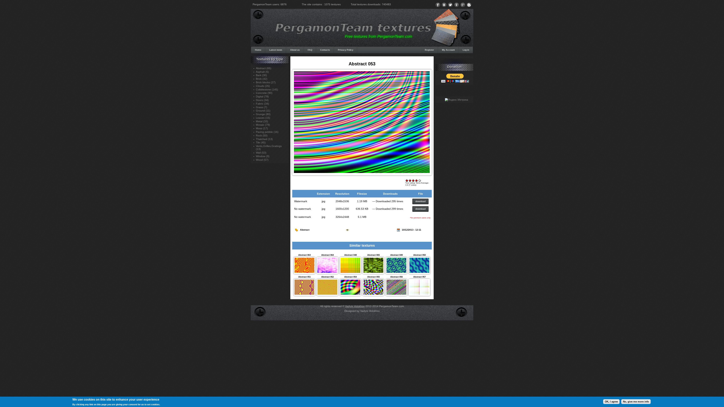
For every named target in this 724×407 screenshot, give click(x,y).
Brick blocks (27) (266, 82)
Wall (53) (261, 152)
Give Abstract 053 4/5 (416, 180)
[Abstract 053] (362, 173)
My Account (448, 50)
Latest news (275, 50)
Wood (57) (262, 159)
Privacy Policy (345, 50)
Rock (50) (262, 135)
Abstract (304, 230)
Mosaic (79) (263, 124)
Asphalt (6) (262, 71)
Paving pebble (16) (267, 131)
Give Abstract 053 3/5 (413, 180)
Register (429, 50)
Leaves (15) (263, 117)
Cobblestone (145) (267, 89)
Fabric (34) (262, 103)
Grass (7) (261, 107)
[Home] (353, 28)
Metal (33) (262, 121)
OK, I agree (611, 401)
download (420, 201)
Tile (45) (261, 142)
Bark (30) (261, 75)
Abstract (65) (263, 68)
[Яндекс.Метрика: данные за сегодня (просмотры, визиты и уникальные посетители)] (456, 99)
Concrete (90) (264, 92)
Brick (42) (261, 78)
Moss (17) (262, 128)
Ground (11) (263, 110)
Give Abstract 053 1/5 (407, 180)
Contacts (325, 50)
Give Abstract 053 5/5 (419, 180)
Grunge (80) (263, 114)
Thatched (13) (264, 139)
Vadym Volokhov (355, 306)
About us (295, 50)
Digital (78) (262, 96)
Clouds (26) (263, 85)
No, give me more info (636, 401)
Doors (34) (262, 100)
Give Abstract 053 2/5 (410, 180)
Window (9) (262, 156)
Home (258, 50)
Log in (466, 50)
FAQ (310, 50)
